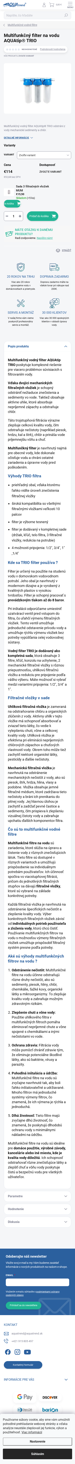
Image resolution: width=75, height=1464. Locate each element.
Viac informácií (32, 1432)
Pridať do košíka (39, 216)
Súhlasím (37, 1454)
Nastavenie (37, 1441)
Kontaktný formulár (23, 1365)
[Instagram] (16, 1351)
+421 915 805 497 (22, 1341)
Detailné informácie (16, 137)
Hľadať (66, 15)
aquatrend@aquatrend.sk (27, 1333)
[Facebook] (7, 1351)
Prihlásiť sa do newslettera (23, 1305)
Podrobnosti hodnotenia (52, 49)
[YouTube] (27, 1351)
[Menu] (70, 5)
